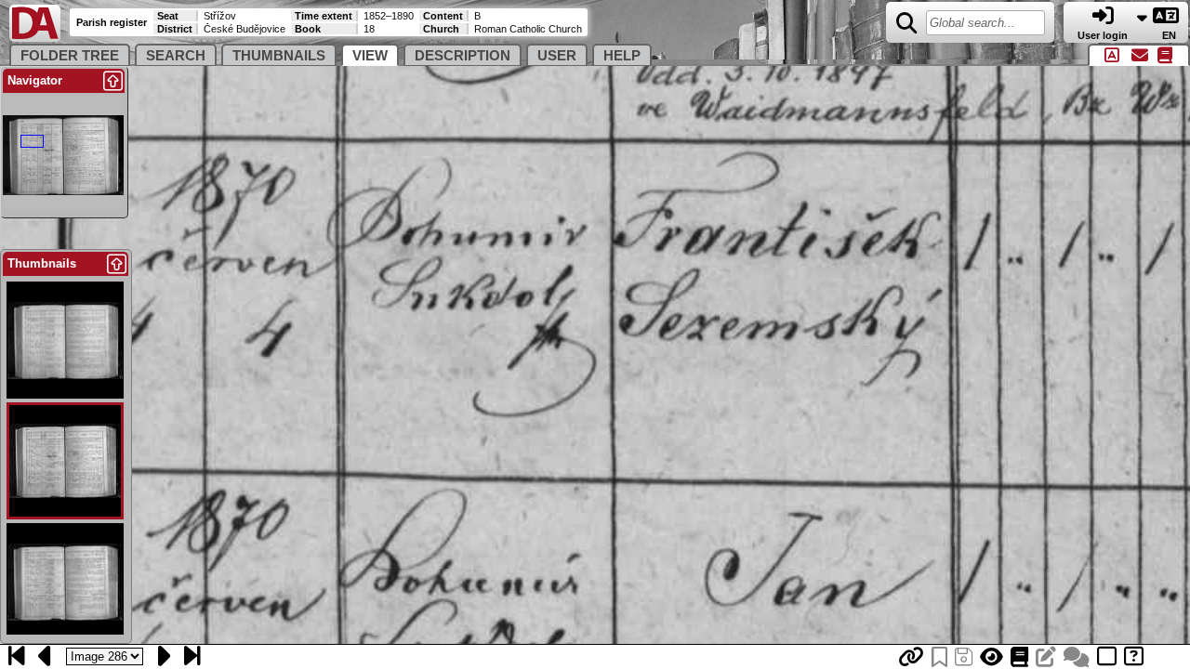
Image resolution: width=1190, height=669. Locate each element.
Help (622, 55)
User (556, 55)
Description (462, 55)
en (1170, 35)
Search (175, 55)
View (370, 55)
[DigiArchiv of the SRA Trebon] (34, 38)
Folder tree (69, 55)
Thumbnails (278, 55)
